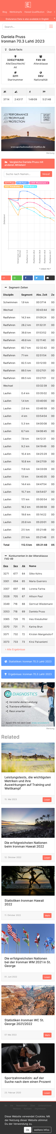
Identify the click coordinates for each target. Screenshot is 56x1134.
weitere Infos (41, 1129)
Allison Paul (36, 596)
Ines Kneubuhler (38, 619)
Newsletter (21, 1105)
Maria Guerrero (38, 581)
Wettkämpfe (15, 12)
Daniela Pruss (37, 611)
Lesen (47, 799)
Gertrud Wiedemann (41, 603)
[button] (6, 277)
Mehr (47, 915)
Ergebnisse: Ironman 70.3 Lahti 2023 (29, 674)
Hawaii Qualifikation (34, 12)
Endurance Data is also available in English (27, 19)
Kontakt (28, 1108)
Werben (17, 1108)
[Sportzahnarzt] (28, 128)
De (11, 1105)
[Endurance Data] (28, 4)
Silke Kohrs (35, 573)
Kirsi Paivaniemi (38, 641)
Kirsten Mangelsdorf (41, 634)
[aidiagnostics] (28, 704)
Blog (4, 12)
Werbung (50, 153)
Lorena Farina (37, 588)
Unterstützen (44, 1105)
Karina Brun (35, 626)
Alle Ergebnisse (16, 649)
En (6, 1105)
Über (49, 12)
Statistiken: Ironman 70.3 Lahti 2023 (29, 661)
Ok (27, 1129)
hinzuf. (46, 174)
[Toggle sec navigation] (51, 27)
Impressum (40, 1108)
